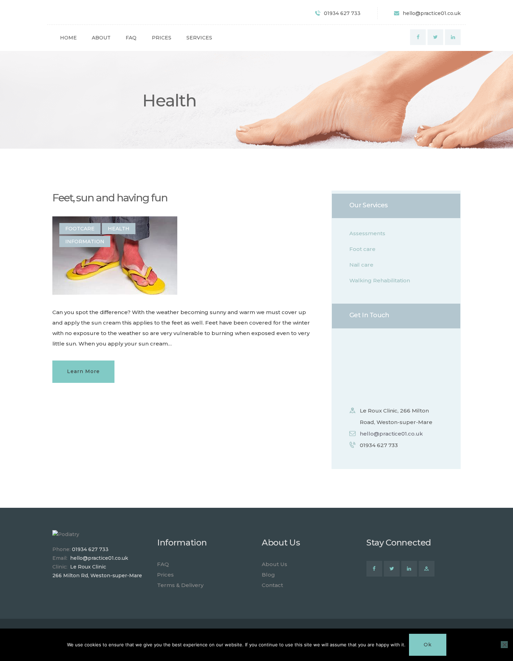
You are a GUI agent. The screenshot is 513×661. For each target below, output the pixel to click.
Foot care (362, 249)
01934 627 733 (90, 549)
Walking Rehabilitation (379, 280)
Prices (165, 574)
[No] (504, 644)
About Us (274, 564)
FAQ (163, 564)
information (84, 241)
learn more (83, 371)
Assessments (367, 233)
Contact (272, 585)
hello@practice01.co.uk (391, 433)
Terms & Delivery (180, 585)
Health (118, 228)
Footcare (80, 228)
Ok (428, 644)
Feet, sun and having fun (110, 197)
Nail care (361, 264)
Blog (268, 574)
